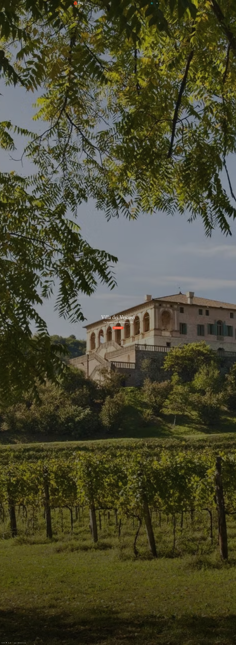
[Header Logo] (83, 3)
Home (15, 642)
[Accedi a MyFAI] (157, 3)
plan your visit (118, 327)
